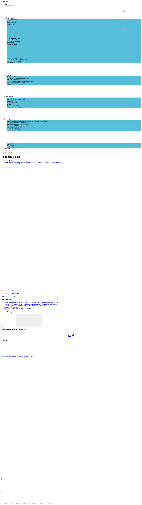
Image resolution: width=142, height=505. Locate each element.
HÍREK (6, 4)
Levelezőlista (10, 62)
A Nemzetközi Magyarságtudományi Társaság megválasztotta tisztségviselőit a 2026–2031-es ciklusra (30, 304)
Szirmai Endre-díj (15, 41)
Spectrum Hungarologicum (14, 107)
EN (6, 150)
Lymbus (9, 104)
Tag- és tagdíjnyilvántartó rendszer (19, 59)
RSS (53, 503)
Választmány (10, 42)
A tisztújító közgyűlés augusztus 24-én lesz (15, 307)
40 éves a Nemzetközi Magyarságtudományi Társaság (21, 81)
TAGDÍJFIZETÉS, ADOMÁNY (10, 293)
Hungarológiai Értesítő (13, 105)
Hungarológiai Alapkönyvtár (14, 127)
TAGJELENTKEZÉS (7, 290)
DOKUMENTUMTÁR (10, 142)
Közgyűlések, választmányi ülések (16, 82)
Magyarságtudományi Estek (14, 76)
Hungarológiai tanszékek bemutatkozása (17, 122)
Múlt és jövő (10, 24)
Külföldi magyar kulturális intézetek (16, 130)
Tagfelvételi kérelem (16, 58)
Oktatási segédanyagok (13, 128)
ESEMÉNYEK (8, 75)
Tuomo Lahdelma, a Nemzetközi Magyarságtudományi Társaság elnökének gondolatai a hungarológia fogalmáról (33, 162)
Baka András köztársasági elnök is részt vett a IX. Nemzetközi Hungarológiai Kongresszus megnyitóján (31, 302)
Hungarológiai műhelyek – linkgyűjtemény (18, 124)
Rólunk (9, 21)
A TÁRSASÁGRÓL (9, 18)
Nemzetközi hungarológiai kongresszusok (18, 78)
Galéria (9, 84)
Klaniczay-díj (14, 39)
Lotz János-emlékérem (16, 38)
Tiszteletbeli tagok (12, 44)
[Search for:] (8, 326)
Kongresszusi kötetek (12, 98)
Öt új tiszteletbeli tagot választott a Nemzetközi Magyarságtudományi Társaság (24, 305)
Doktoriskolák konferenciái (14, 79)
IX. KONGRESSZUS (10, 5)
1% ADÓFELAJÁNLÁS (8, 296)
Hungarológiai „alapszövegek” (12, 163)
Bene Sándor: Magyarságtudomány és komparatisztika (18, 161)
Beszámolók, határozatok (13, 147)
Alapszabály (10, 145)
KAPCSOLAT (8, 148)
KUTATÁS (7, 119)
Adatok (9, 144)
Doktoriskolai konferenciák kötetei (16, 99)
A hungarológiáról (12, 19)
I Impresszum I (47, 503)
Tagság (9, 56)
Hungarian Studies (12, 102)
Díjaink (9, 36)
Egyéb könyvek (11, 101)
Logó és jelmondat (12, 22)
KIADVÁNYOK (8, 96)
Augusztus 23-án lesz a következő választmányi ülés (17, 308)
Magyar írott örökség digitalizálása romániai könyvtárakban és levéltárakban (27, 121)
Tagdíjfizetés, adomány (17, 61)
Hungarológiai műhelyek (13, 125)
